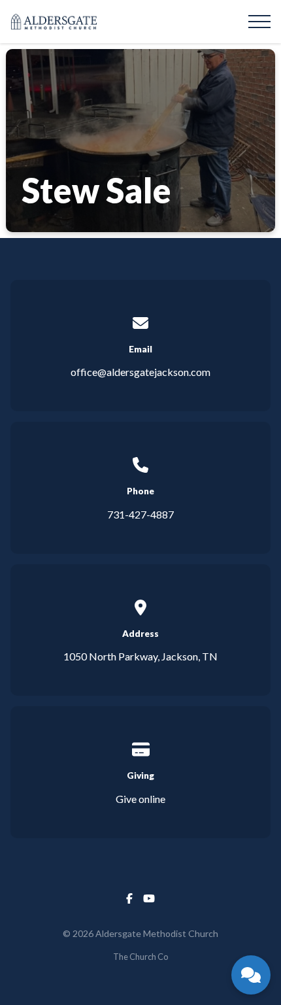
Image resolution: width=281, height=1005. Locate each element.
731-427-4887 (140, 514)
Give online (140, 798)
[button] (259, 21)
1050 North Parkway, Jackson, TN (140, 656)
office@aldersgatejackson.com (140, 372)
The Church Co (140, 956)
